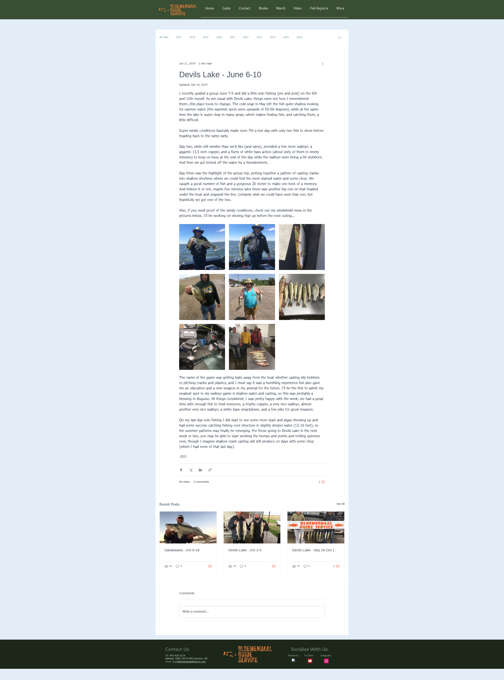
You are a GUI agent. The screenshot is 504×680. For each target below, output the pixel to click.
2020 (219, 37)
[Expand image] (202, 247)
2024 (272, 37)
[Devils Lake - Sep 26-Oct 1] (315, 527)
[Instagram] (326, 661)
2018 (192, 37)
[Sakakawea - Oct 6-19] (188, 527)
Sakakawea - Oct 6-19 (181, 550)
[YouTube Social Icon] (310, 661)
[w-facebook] (294, 661)
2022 (246, 37)
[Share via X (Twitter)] (191, 470)
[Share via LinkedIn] (200, 470)
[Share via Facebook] (181, 470)
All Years (163, 37)
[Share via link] (210, 470)
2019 (205, 37)
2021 (232, 37)
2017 (179, 37)
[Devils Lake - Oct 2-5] (252, 527)
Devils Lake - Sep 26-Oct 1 (313, 550)
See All (341, 504)
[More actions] (322, 63)
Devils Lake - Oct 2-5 (244, 550)
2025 (286, 37)
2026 (299, 37)
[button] (339, 37)
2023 (259, 37)
